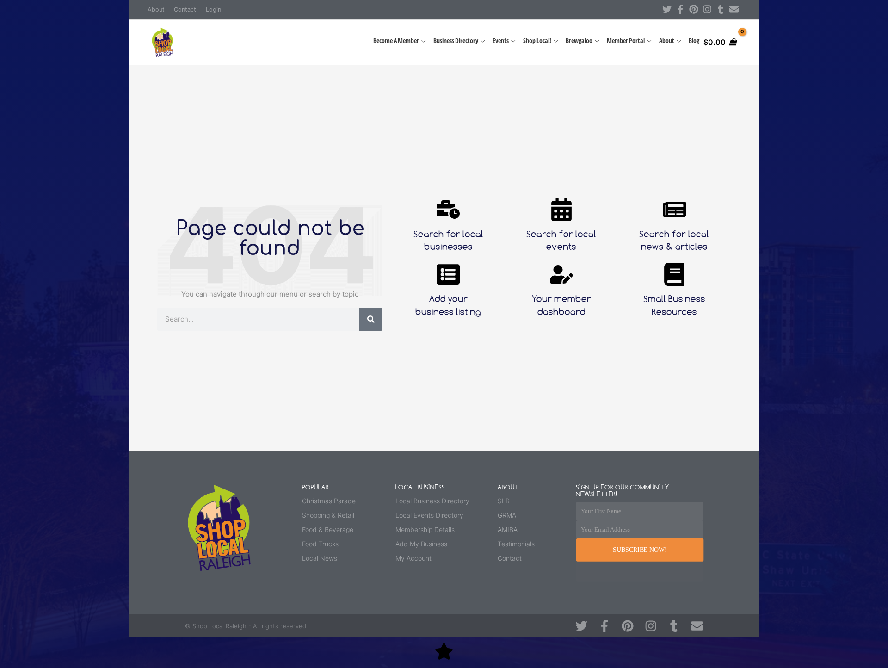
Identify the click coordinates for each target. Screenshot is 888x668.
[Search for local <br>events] (561, 209)
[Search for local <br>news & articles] (674, 209)
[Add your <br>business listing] (448, 274)
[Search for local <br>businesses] (448, 209)
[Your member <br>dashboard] (561, 274)
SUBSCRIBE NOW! (639, 549)
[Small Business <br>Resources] (674, 274)
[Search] (370, 319)
